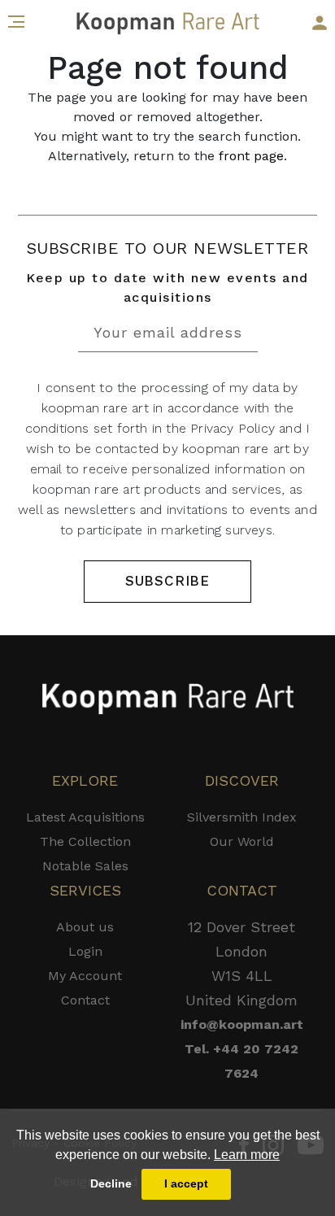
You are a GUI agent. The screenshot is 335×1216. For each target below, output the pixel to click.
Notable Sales (85, 866)
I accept (186, 1183)
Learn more (247, 1155)
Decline (111, 1183)
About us (85, 927)
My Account (85, 975)
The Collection (85, 841)
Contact (85, 1000)
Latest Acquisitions (85, 817)
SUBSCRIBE (167, 581)
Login (85, 951)
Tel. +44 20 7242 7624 (241, 1061)
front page (251, 155)
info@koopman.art (242, 1024)
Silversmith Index (242, 817)
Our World (242, 841)
